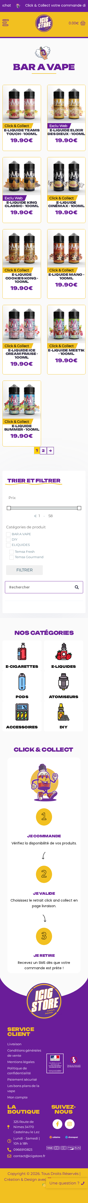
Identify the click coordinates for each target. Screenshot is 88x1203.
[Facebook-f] (57, 1124)
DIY (63, 727)
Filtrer (24, 570)
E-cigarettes (22, 666)
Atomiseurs (63, 697)
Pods (22, 697)
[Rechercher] (77, 587)
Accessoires (22, 727)
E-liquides (63, 666)
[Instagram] (70, 1124)
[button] (5, 23)
